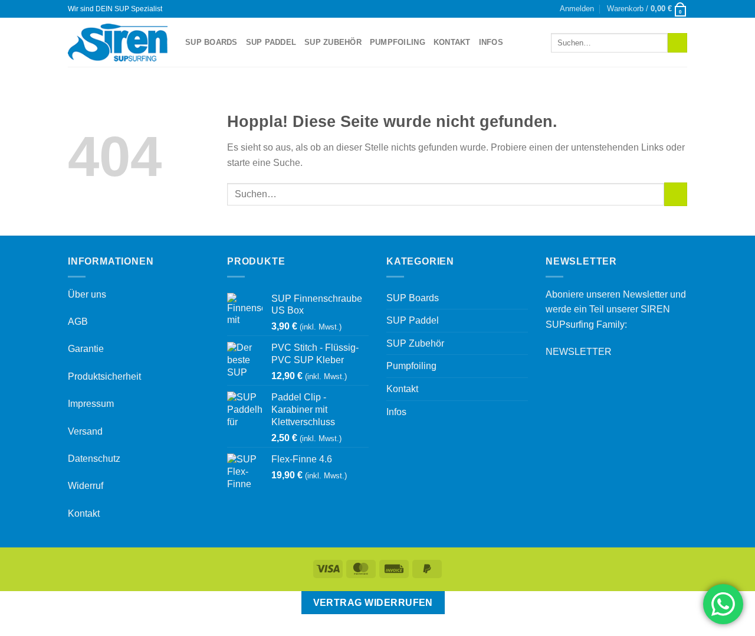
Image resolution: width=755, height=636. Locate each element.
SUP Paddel (271, 42)
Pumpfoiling (397, 42)
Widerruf (85, 486)
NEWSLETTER (579, 352)
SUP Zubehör (333, 42)
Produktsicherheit (104, 376)
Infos (491, 42)
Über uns (87, 294)
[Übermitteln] (677, 43)
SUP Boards (211, 42)
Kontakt (452, 42)
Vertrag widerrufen (373, 603)
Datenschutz (94, 459)
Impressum (91, 404)
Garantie (86, 349)
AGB (78, 322)
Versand (85, 431)
